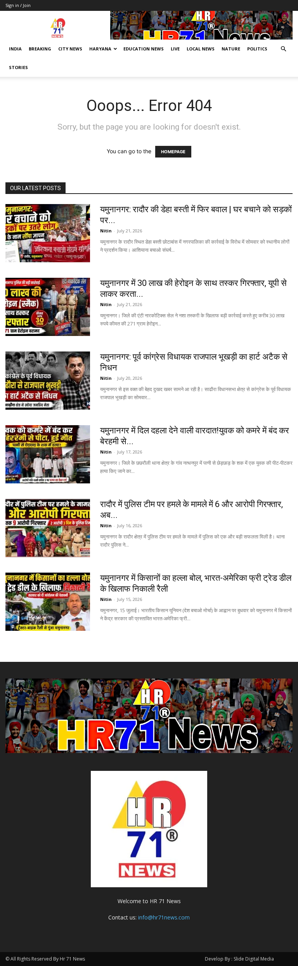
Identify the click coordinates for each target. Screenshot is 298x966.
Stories (18, 67)
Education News (143, 49)
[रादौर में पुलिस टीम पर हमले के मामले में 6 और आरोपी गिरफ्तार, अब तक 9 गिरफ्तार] (47, 528)
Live (175, 49)
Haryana (100, 49)
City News (70, 49)
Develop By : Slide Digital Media (239, 959)
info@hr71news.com (164, 917)
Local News (201, 49)
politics (257, 49)
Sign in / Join (18, 5)
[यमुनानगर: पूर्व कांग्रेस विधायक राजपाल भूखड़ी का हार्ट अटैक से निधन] (47, 380)
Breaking (40, 49)
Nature (231, 49)
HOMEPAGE (173, 151)
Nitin (106, 231)
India (15, 49)
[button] (283, 49)
